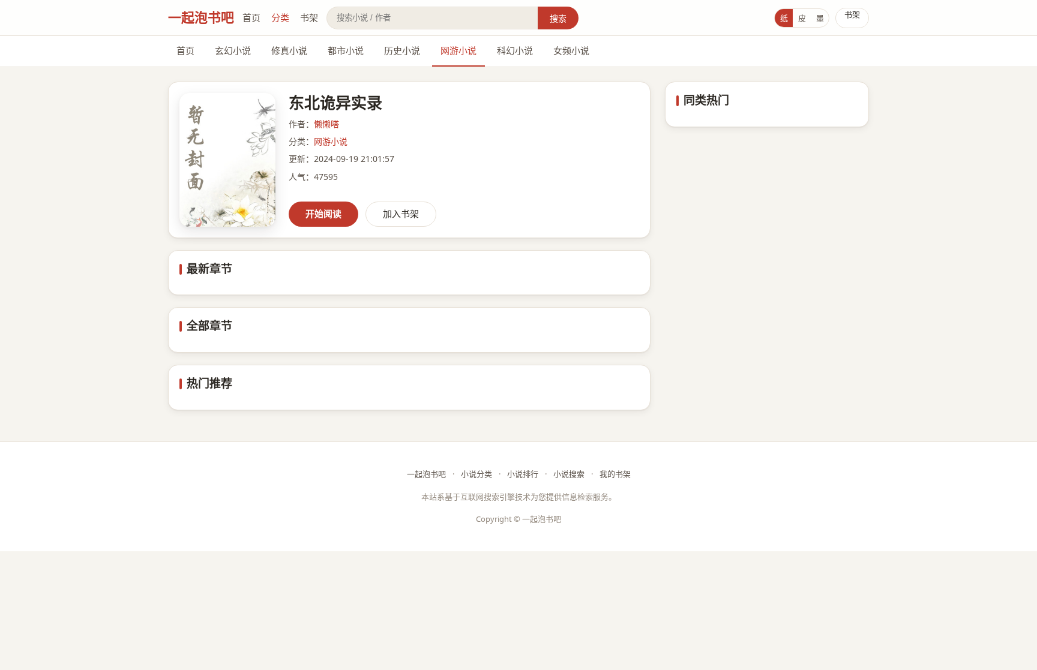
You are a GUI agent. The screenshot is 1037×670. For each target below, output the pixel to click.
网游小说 (458, 50)
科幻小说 (515, 50)
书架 (309, 17)
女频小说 (571, 50)
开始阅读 (323, 214)
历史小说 (402, 50)
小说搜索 (569, 473)
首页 (251, 17)
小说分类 (476, 473)
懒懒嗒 (326, 124)
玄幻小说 (233, 50)
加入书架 (401, 214)
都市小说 (346, 50)
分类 (280, 17)
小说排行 (522, 473)
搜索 (558, 18)
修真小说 (289, 50)
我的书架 (615, 473)
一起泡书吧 (201, 17)
